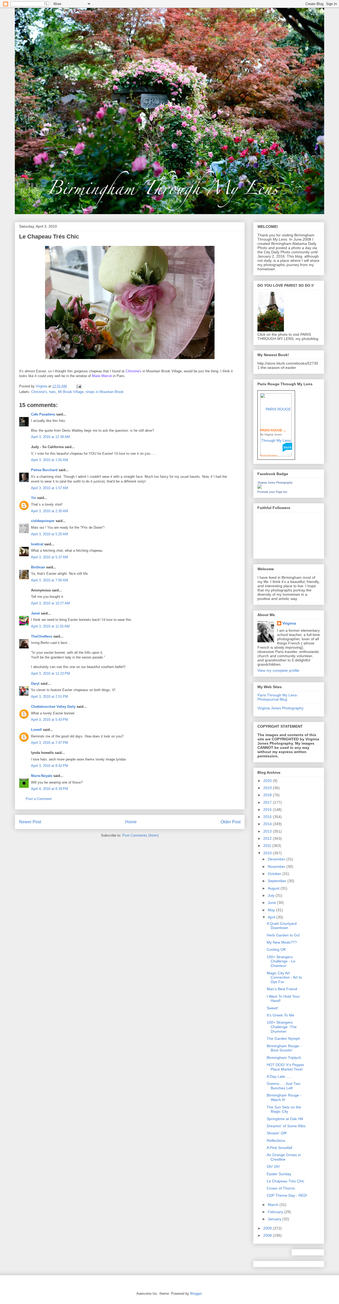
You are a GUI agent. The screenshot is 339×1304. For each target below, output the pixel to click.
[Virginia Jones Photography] (259, 487)
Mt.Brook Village (70, 392)
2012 (268, 838)
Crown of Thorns (281, 1188)
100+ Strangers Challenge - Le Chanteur (281, 961)
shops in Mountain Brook (105, 392)
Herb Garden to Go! (283, 935)
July (271, 895)
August (274, 888)
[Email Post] (78, 386)
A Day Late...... (279, 1076)
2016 (268, 809)
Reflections (276, 1140)
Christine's (39, 392)
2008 (268, 1235)
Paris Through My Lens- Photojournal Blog (277, 697)
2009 (268, 1228)
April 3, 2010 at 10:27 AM (50, 603)
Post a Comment (39, 799)
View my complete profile (278, 670)
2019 (268, 788)
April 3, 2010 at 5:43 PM (49, 720)
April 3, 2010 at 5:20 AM (49, 534)
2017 (268, 802)
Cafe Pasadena (43, 414)
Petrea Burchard (44, 470)
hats (52, 392)
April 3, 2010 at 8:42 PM (49, 766)
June (272, 902)
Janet (35, 613)
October (275, 874)
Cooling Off (276, 949)
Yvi (33, 498)
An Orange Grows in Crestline (284, 1157)
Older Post (230, 822)
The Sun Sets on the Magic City (284, 1109)
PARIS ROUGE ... (273, 430)
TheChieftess (41, 636)
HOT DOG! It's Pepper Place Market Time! (285, 1067)
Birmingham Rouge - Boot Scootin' (284, 1048)
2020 (268, 781)
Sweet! (272, 1008)
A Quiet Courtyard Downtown (282, 925)
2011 (267, 845)
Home (131, 822)
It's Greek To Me (280, 1015)
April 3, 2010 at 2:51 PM (49, 697)
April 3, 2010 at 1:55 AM (49, 460)
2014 (268, 824)
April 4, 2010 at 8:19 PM (49, 789)
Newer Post (30, 822)
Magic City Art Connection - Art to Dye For (284, 977)
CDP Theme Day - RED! (287, 1195)
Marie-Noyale (41, 776)
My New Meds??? (282, 942)
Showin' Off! (277, 1133)
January (275, 1219)
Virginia (289, 623)
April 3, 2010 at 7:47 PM (49, 743)
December (277, 859)
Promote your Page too (272, 491)
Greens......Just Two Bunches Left (283, 1085)
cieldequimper (43, 521)
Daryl (35, 684)
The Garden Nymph (283, 1038)
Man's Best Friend (282, 989)
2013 (268, 831)
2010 (268, 853)
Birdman (38, 567)
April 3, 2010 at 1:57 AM (49, 488)
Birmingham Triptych (284, 1057)
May (272, 910)
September (277, 881)
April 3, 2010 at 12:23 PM (50, 673)
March (273, 1205)
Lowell (36, 730)
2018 (268, 795)
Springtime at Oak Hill (285, 1119)
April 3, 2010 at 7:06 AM (49, 580)
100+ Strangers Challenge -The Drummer (282, 1026)
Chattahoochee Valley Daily (53, 707)
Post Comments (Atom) (140, 835)
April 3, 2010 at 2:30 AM (49, 511)
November (277, 866)
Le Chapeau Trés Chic (285, 1181)
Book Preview (268, 455)
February (276, 1212)
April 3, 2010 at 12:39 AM (50, 437)
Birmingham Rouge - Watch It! (284, 1097)
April (272, 917)
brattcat (37, 544)
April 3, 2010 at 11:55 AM (50, 626)
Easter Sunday (279, 1174)
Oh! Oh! (273, 1166)
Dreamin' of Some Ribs (286, 1126)
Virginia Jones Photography (275, 482)
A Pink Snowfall (279, 1148)
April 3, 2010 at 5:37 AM (49, 557)
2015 (268, 817)
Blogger (196, 1294)
